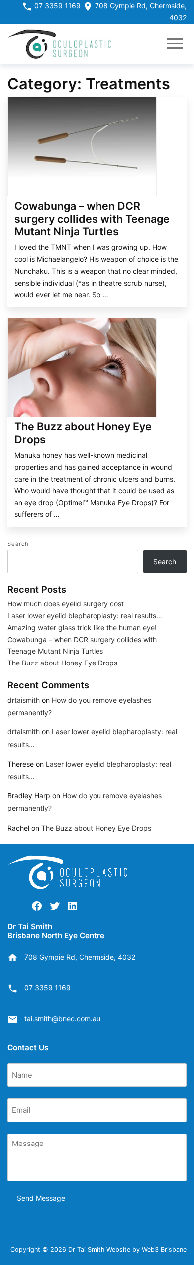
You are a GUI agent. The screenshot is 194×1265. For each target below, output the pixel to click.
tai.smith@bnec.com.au (62, 1018)
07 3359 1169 (56, 5)
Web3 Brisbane (164, 1249)
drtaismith (23, 700)
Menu (175, 44)
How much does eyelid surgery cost (65, 604)
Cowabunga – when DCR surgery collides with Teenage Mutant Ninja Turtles (92, 218)
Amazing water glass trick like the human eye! (82, 627)
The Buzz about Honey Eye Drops (83, 433)
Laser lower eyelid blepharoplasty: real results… (84, 615)
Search (18, 544)
